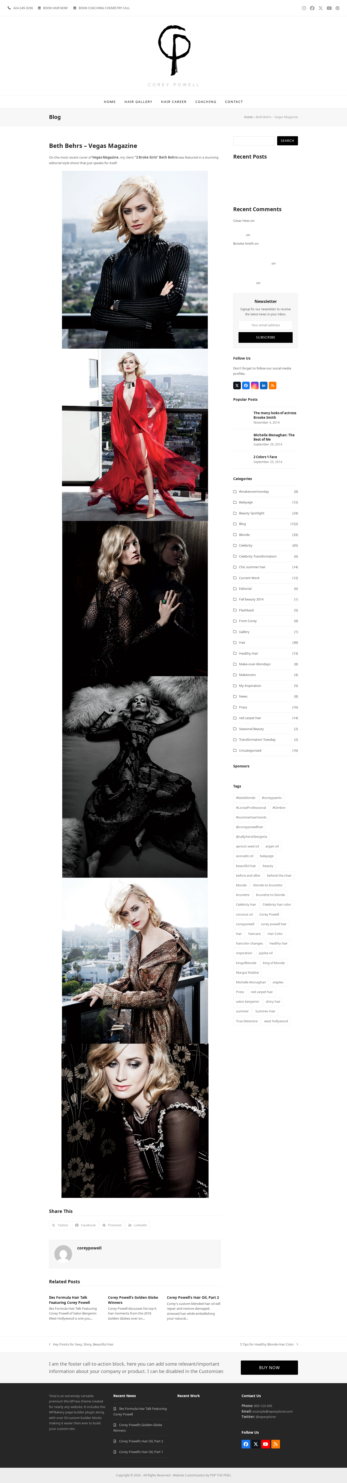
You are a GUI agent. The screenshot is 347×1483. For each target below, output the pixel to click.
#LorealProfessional (251, 807)
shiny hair (273, 1001)
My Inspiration (250, 685)
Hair (242, 642)
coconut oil (244, 914)
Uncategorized (250, 750)
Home (248, 117)
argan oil (272, 846)
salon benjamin (247, 1001)
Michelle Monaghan (251, 982)
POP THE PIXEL (220, 1475)
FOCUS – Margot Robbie (269, 235)
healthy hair (279, 943)
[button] (60, 1225)
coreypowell (89, 1248)
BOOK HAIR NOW (55, 8)
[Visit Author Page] (63, 1253)
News (243, 696)
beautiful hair (246, 865)
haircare (254, 933)
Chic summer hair (252, 567)
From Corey (248, 621)
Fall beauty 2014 (251, 599)
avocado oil (244, 856)
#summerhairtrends (251, 817)
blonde (241, 885)
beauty (268, 865)
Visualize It (241, 195)
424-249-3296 (23, 8)
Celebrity (246, 545)
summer (242, 1011)
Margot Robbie (247, 972)
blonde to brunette (267, 885)
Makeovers (247, 674)
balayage (267, 856)
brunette (242, 894)
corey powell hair (274, 924)
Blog (242, 523)
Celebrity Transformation (258, 556)
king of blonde (274, 963)
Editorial (245, 588)
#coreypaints (272, 797)
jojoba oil (266, 953)
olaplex (278, 982)
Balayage (246, 502)
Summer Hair (265, 1011)
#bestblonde (245, 797)
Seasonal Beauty (251, 729)
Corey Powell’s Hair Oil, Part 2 (193, 1297)
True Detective (247, 1021)
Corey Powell (269, 914)
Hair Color (275, 933)
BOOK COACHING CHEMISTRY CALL (104, 8)
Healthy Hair (248, 653)
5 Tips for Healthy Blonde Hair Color (267, 1344)
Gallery (244, 631)
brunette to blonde (270, 894)
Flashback (246, 610)
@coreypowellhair (249, 827)
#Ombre (279, 807)
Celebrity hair (246, 904)
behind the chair (279, 875)
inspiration (244, 953)
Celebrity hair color (277, 904)
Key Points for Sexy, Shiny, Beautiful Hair (81, 1344)
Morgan (239, 235)
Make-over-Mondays (255, 664)
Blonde (244, 534)
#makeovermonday (254, 491)
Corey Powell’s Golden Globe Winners (261, 178)
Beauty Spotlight (251, 513)
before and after (248, 875)
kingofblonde (246, 963)
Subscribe (265, 337)
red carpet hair (250, 718)
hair (239, 933)
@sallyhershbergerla (251, 836)
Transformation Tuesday (257, 739)
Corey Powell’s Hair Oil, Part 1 (255, 189)
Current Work (249, 578)
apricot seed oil (247, 846)
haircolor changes (249, 943)
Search (287, 140)
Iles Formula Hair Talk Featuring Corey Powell (69, 1300)
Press (243, 707)
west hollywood (276, 1021)
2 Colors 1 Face (272, 283)
